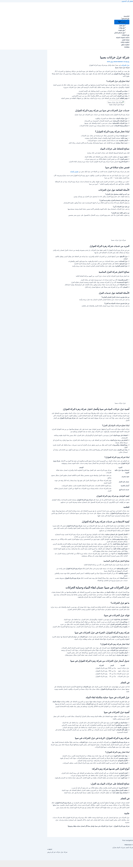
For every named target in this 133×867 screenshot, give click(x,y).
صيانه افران (125, 40)
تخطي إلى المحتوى (127, 1)
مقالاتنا (126, 47)
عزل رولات (122, 28)
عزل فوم (122, 25)
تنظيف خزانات (125, 42)
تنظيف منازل (125, 44)
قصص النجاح (74, 171)
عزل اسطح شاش (119, 32)
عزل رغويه (121, 30)
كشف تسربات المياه (122, 37)
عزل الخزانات (125, 35)
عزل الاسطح (125, 18)
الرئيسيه (126, 16)
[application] (121, 18)
